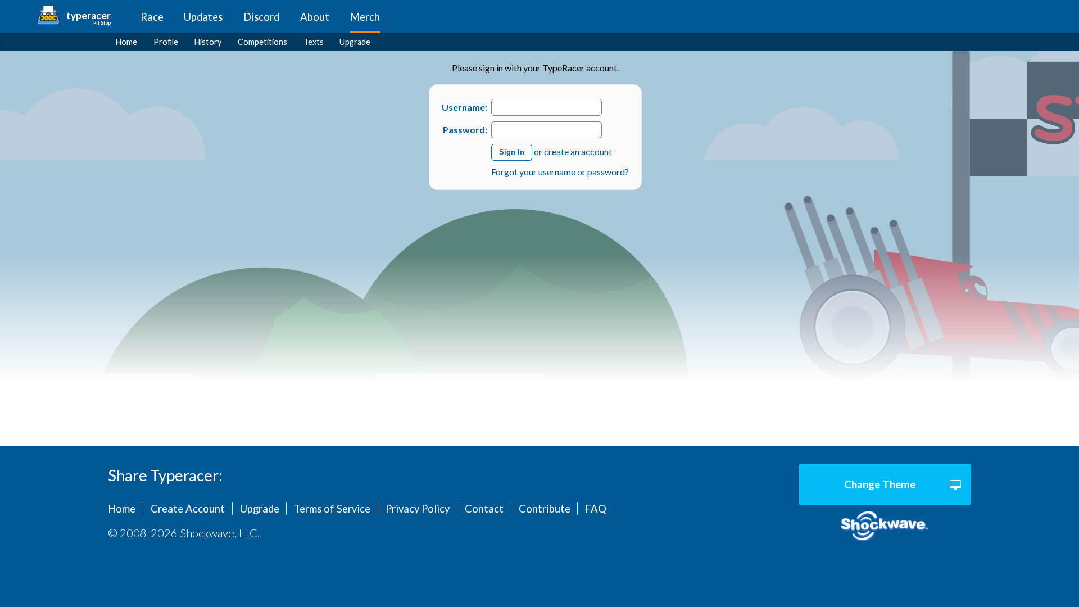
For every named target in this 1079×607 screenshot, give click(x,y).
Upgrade (354, 42)
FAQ (595, 508)
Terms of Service (332, 508)
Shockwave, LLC (885, 526)
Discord (261, 17)
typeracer (88, 15)
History (207, 42)
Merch (365, 17)
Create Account (188, 508)
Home (126, 42)
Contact (484, 508)
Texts (313, 42)
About (314, 17)
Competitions (262, 42)
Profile (165, 42)
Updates (203, 17)
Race (152, 17)
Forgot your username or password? (560, 171)
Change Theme (879, 484)
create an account (578, 151)
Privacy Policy (418, 508)
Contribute (544, 508)
